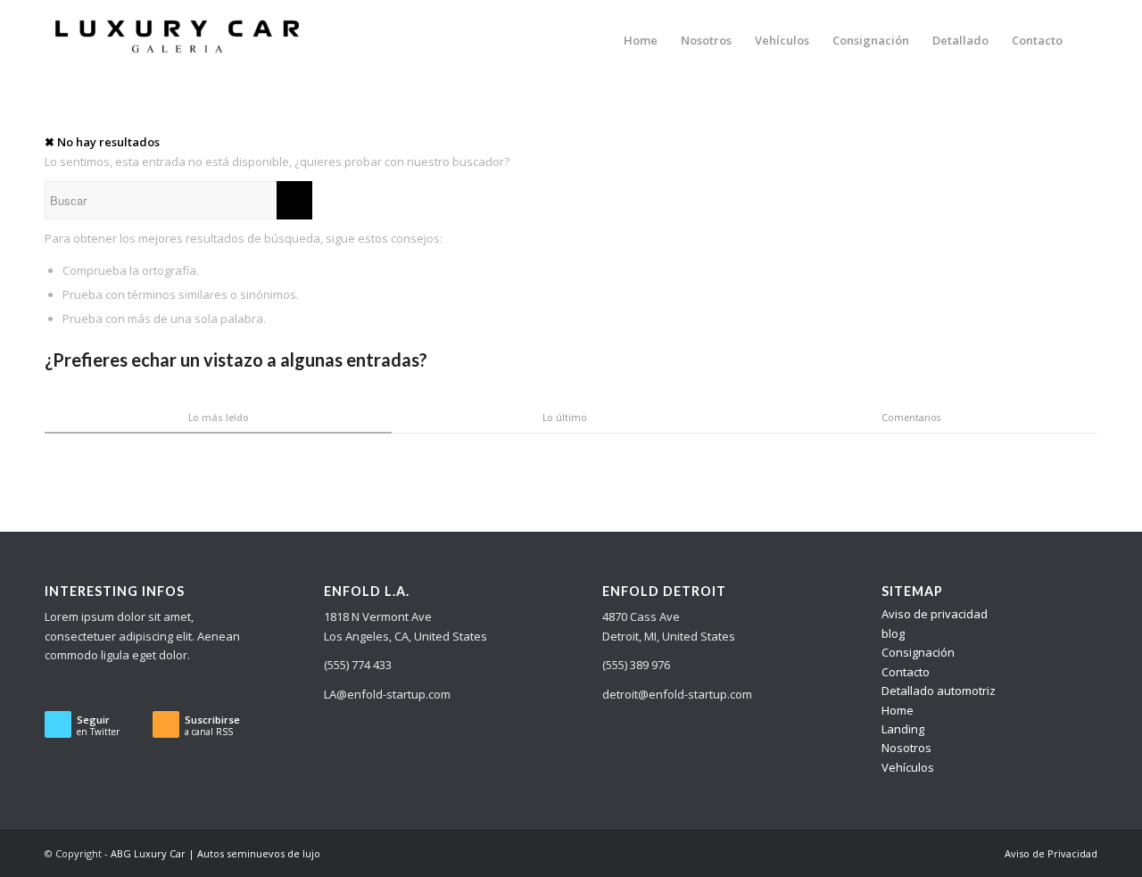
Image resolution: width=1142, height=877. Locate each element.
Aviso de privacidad (934, 614)
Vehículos (907, 767)
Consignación (918, 652)
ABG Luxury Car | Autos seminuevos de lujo (215, 853)
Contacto (905, 672)
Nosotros (906, 748)
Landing (902, 729)
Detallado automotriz (938, 691)
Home (897, 710)
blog (893, 633)
